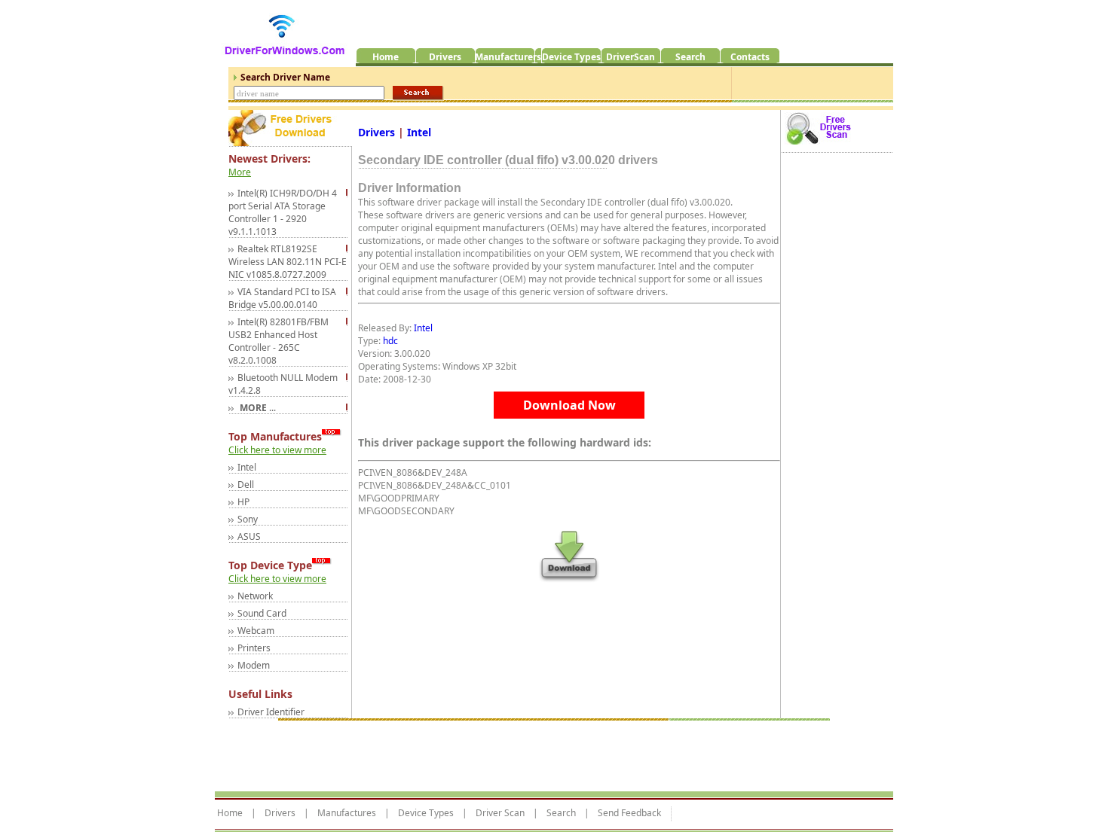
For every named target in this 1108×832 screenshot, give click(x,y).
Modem (253, 665)
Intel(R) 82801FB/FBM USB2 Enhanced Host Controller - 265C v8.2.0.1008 (278, 341)
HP (243, 501)
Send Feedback (629, 813)
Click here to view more (277, 449)
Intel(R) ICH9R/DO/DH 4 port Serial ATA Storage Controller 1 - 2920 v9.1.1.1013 (282, 212)
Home (230, 813)
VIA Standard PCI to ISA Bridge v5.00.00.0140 (282, 298)
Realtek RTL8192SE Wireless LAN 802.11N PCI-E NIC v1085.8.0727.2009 (287, 261)
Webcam (255, 630)
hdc (390, 340)
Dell (245, 484)
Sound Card (261, 613)
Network (255, 596)
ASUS (249, 536)
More (239, 172)
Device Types (426, 813)
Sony (247, 519)
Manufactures (346, 813)
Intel (246, 467)
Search (561, 813)
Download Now (569, 405)
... (256, 407)
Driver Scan (500, 813)
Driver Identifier (271, 712)
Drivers (378, 132)
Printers (254, 648)
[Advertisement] (489, 752)
